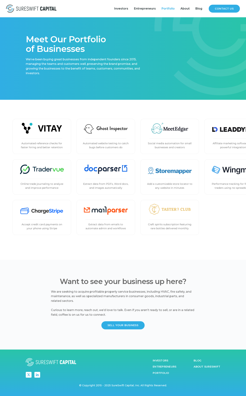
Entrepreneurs (145, 8)
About (185, 8)
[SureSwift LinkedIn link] (37, 375)
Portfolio (168, 8)
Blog (198, 8)
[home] (31, 9)
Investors (121, 8)
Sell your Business (123, 325)
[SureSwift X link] (29, 375)
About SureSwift (207, 366)
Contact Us (224, 8)
